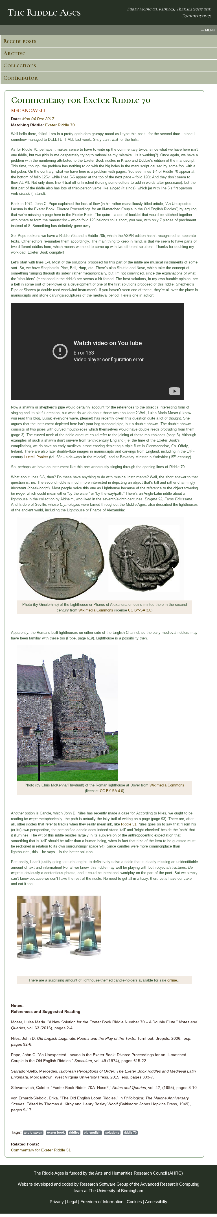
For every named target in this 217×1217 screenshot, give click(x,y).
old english (92, 1132)
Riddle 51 (128, 824)
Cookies (134, 1201)
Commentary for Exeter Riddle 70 (80, 99)
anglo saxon (33, 1132)
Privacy (57, 1201)
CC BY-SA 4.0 (111, 791)
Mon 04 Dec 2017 (38, 118)
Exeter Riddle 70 (60, 125)
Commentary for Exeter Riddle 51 (41, 1150)
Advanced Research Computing (169, 1184)
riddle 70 (130, 1132)
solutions (112, 1132)
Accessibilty (156, 1201)
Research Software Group (104, 1184)
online (172, 980)
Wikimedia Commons (95, 610)
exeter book (56, 1132)
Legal (72, 1201)
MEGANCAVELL (28, 111)
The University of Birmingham (116, 1190)
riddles (74, 1132)
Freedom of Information (101, 1201)
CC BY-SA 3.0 (139, 610)
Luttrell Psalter (36, 457)
